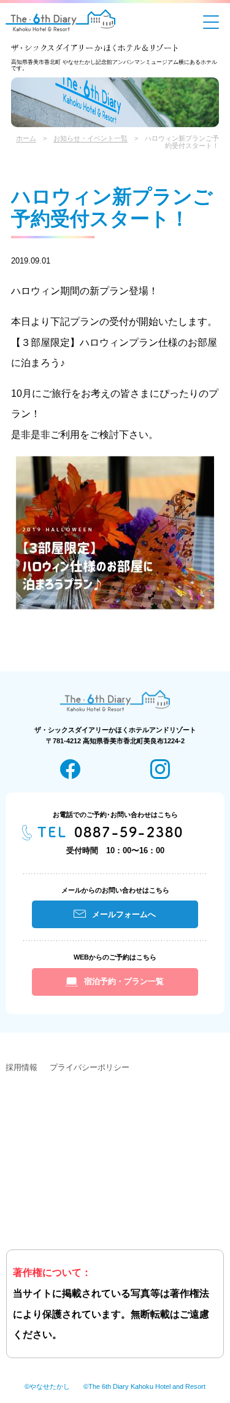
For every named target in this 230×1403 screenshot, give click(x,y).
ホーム (26, 138)
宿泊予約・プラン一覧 (124, 981)
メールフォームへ (124, 914)
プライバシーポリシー (89, 1067)
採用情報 (21, 1067)
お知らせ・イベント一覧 (90, 138)
